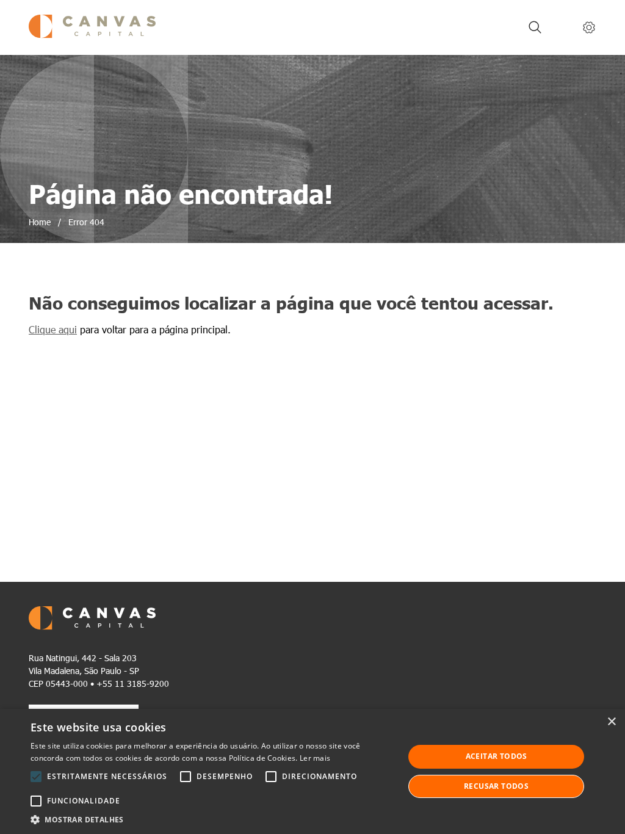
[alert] (312, 771)
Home (40, 222)
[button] (212, 819)
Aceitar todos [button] (496, 756)
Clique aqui (53, 329)
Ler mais (315, 758)
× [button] (611, 722)
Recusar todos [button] (496, 786)
